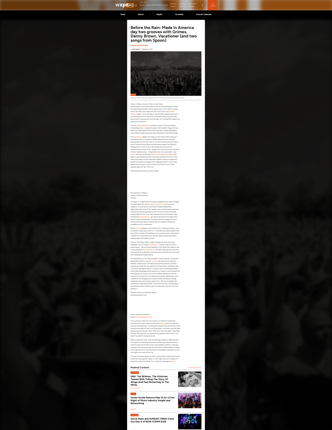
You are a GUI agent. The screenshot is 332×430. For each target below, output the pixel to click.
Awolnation (153, 245)
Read (123, 14)
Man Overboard (148, 250)
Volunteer (173, 6)
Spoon (162, 323)
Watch (141, 14)
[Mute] (135, 5)
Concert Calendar (204, 14)
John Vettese (136, 49)
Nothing (138, 228)
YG (139, 202)
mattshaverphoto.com (145, 317)
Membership (182, 4)
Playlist (159, 14)
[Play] (130, 5)
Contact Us (182, 6)
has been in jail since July (156, 204)
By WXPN (133, 409)
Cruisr (133, 154)
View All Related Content (194, 367)
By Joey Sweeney (135, 388)
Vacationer (138, 137)
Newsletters (173, 4)
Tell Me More (191, 6)
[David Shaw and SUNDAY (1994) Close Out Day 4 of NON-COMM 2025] (189, 421)
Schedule (179, 14)
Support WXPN (192, 4)
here (173, 361)
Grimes (154, 261)
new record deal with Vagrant (163, 154)
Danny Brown (144, 217)
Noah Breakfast (142, 125)
